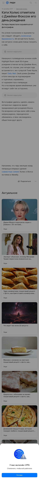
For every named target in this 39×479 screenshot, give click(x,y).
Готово (19, 475)
